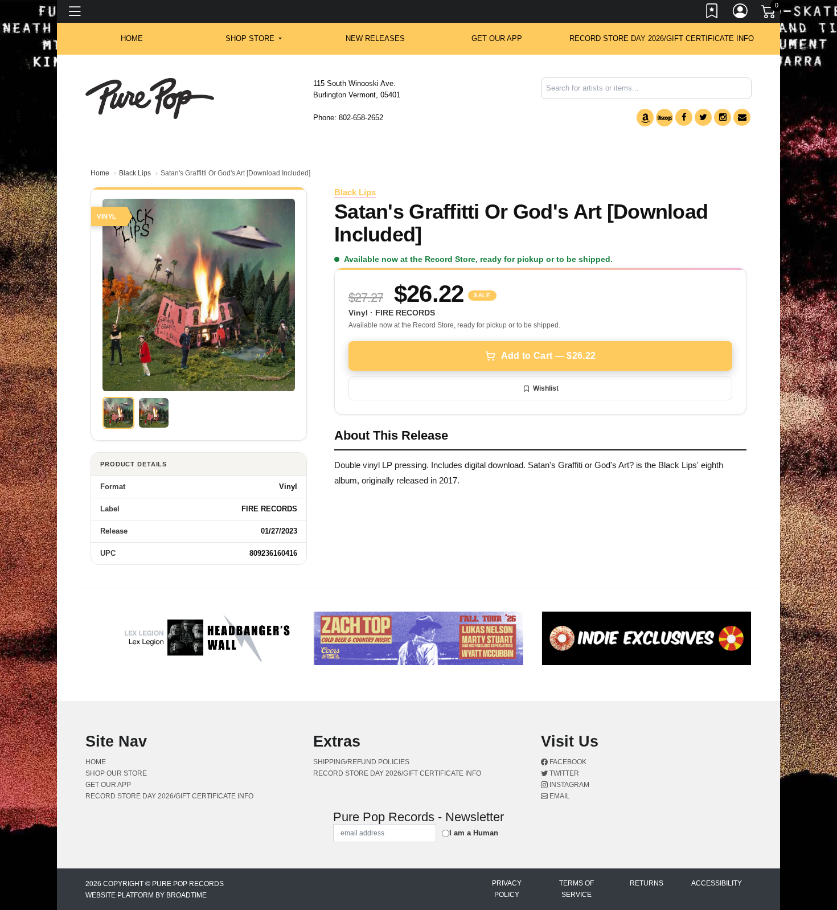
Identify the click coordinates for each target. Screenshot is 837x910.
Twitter (563, 773)
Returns (646, 883)
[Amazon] (645, 118)
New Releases (375, 38)
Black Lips (135, 173)
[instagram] (722, 117)
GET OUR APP (496, 38)
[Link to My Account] (741, 13)
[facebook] (684, 117)
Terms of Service (576, 889)
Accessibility (716, 883)
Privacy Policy (507, 889)
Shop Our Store (116, 773)
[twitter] (703, 117)
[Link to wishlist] (712, 13)
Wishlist (546, 388)
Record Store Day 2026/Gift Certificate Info (661, 38)
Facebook (567, 762)
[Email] (742, 117)
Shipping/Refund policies (361, 762)
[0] (769, 13)
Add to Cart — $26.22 (548, 355)
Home (100, 173)
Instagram (568, 785)
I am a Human (473, 833)
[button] (253, 38)
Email (559, 796)
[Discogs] (664, 118)
